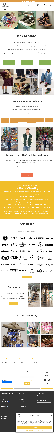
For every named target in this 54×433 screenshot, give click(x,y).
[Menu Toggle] (5, 9)
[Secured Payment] (19, 358)
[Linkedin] (47, 384)
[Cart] (51, 5)
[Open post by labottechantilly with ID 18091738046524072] (33, 328)
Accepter (34, 427)
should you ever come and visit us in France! (38, 213)
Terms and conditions (38, 430)
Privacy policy (31, 380)
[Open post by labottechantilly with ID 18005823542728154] (47, 341)
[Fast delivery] (33, 358)
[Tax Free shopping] (6, 358)
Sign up (27, 383)
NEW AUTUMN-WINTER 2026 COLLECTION (27, 1)
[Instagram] (49, 380)
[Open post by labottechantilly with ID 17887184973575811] (14, 334)
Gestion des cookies (29, 430)
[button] (51, 415)
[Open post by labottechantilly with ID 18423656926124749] (33, 341)
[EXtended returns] (47, 358)
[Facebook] (45, 380)
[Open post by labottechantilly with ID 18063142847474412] (47, 328)
